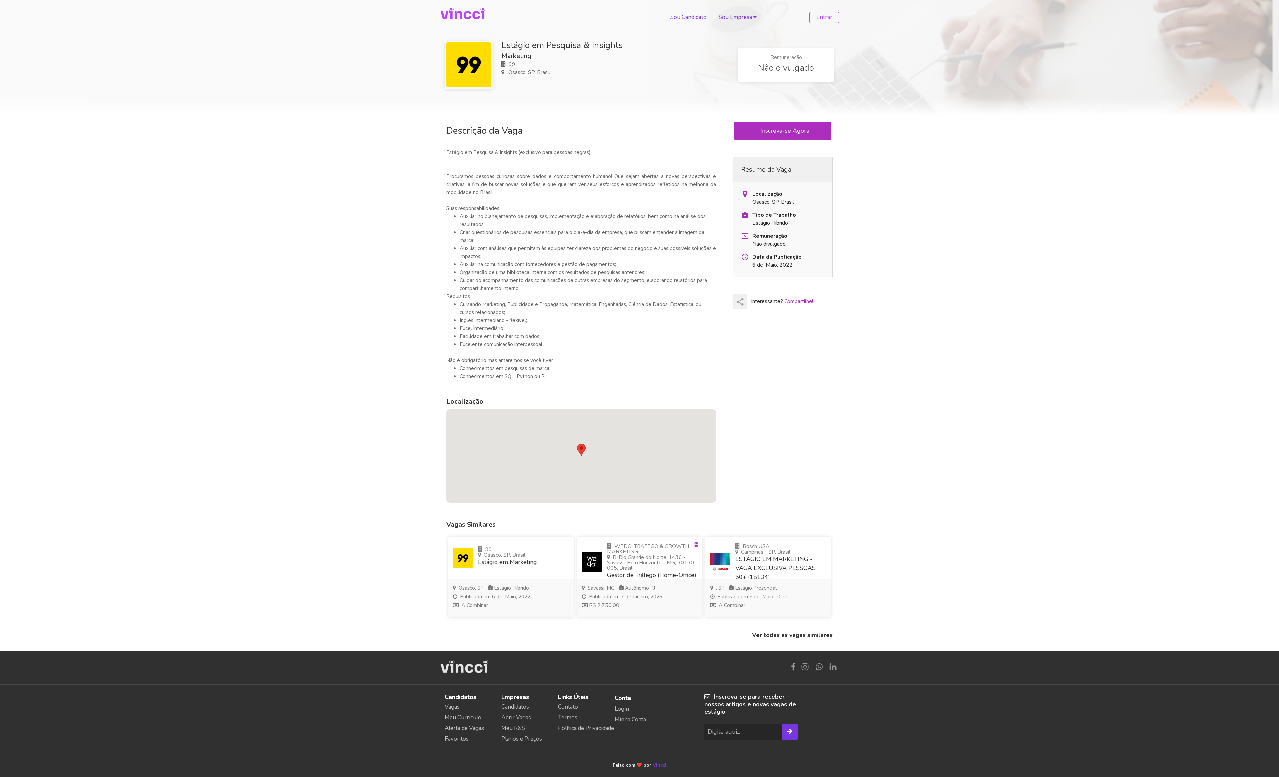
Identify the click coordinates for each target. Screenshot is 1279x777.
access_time (745, 257)
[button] (581, 450)
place (745, 194)
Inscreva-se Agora (785, 131)
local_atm (745, 236)
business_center (745, 215)
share (740, 301)
